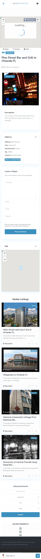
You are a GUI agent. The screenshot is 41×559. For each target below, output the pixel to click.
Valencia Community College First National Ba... (19, 418)
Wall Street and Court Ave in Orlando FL (17, 331)
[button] (25, 272)
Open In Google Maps (12, 159)
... (26, 338)
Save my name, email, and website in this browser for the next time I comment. (18, 225)
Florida (17, 149)
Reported (10, 53)
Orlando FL (15, 67)
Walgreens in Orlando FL (15, 374)
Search (20, 515)
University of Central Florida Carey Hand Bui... (20, 463)
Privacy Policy (6, 544)
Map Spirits (10, 556)
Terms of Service (18, 544)
